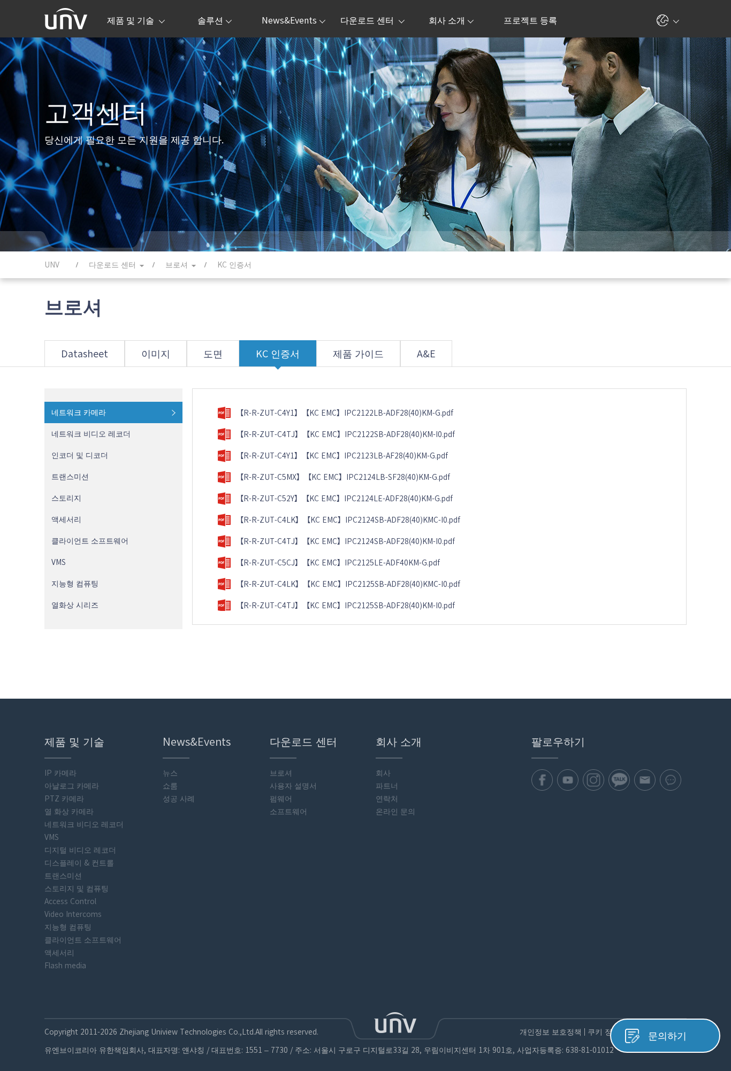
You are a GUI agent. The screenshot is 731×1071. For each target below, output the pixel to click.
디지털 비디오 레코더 (80, 850)
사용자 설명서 (293, 786)
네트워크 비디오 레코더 (91, 434)
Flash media (65, 965)
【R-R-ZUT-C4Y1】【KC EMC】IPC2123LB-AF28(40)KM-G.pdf (342, 456)
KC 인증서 (278, 353)
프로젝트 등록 (530, 20)
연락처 (387, 798)
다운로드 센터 (368, 20)
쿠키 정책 (604, 1032)
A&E (426, 353)
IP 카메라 (60, 773)
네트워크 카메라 (78, 412)
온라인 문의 (395, 811)
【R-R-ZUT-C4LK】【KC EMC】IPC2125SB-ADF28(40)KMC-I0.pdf (348, 584)
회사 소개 (447, 20)
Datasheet (84, 353)
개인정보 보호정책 (551, 1032)
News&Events (289, 20)
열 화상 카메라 (69, 811)
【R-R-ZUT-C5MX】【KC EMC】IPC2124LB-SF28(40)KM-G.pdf (343, 477)
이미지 (155, 353)
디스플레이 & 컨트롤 (79, 863)
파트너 (387, 786)
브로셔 (281, 773)
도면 (213, 353)
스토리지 (66, 498)
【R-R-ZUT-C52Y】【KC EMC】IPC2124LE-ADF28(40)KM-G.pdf (344, 498)
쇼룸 (170, 786)
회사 (383, 773)
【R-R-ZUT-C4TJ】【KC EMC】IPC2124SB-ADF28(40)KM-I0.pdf (345, 541)
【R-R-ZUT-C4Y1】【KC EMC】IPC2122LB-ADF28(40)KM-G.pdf (344, 413)
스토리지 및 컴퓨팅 (76, 888)
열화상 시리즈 (74, 605)
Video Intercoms (73, 914)
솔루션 (210, 20)
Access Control (70, 901)
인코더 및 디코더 (79, 455)
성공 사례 (179, 798)
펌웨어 (281, 798)
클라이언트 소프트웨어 (89, 541)
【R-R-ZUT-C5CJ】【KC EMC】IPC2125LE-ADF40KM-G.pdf (338, 563)
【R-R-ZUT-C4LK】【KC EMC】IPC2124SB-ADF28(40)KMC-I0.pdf (348, 520)
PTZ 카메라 (64, 798)
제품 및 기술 (131, 20)
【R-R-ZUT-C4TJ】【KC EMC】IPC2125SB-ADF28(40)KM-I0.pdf (345, 605)
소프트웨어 (288, 811)
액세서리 (66, 519)
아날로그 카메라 (71, 786)
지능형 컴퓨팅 (74, 583)
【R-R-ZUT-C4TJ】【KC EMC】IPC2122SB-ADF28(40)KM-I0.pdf (345, 434)
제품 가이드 (358, 353)
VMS (58, 562)
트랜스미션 (70, 476)
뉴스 (170, 773)
